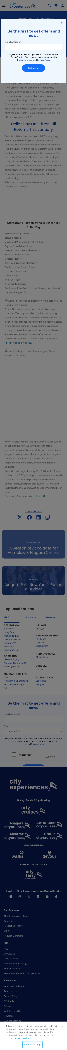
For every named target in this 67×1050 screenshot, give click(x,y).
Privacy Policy (22, 1038)
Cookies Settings (32, 1044)
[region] (33, 1036)
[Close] (62, 1026)
